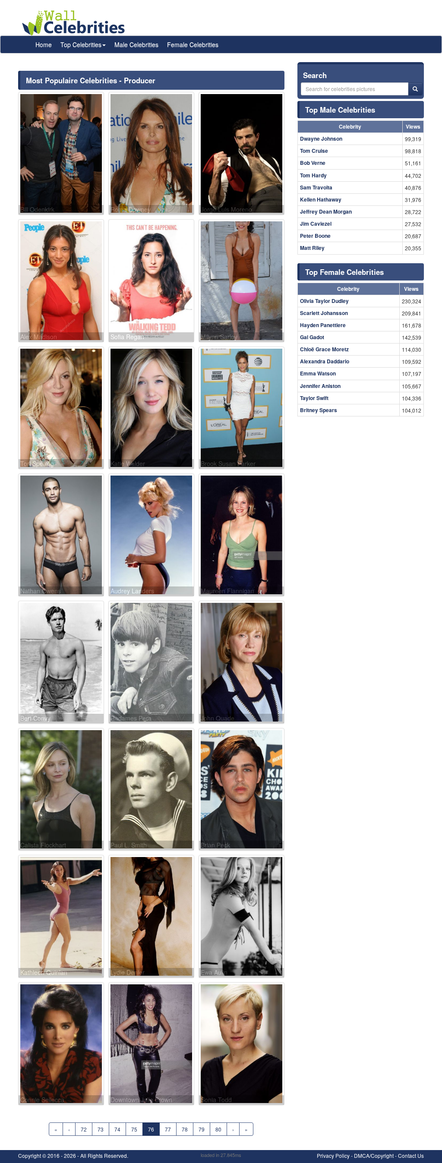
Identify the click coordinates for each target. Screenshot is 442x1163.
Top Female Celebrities (344, 272)
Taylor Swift (314, 398)
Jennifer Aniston (320, 386)
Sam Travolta (316, 187)
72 (84, 1129)
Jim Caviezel (316, 223)
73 (101, 1129)
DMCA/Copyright (374, 1155)
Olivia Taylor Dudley (324, 301)
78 (185, 1129)
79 (202, 1129)
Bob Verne (312, 163)
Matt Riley (312, 248)
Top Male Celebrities (340, 109)
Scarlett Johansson (324, 313)
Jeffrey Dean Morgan (326, 211)
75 (134, 1129)
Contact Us (411, 1155)
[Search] (415, 88)
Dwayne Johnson (321, 138)
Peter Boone (315, 236)
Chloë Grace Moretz (324, 349)
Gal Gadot (312, 337)
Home (43, 44)
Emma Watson (318, 373)
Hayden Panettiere (323, 325)
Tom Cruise (314, 150)
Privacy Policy (333, 1155)
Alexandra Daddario (324, 361)
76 (151, 1129)
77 (168, 1129)
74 (117, 1129)
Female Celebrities (192, 44)
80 (218, 1129)
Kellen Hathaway (320, 199)
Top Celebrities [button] (80, 44)
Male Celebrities (136, 44)
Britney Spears (318, 410)
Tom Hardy (313, 175)
